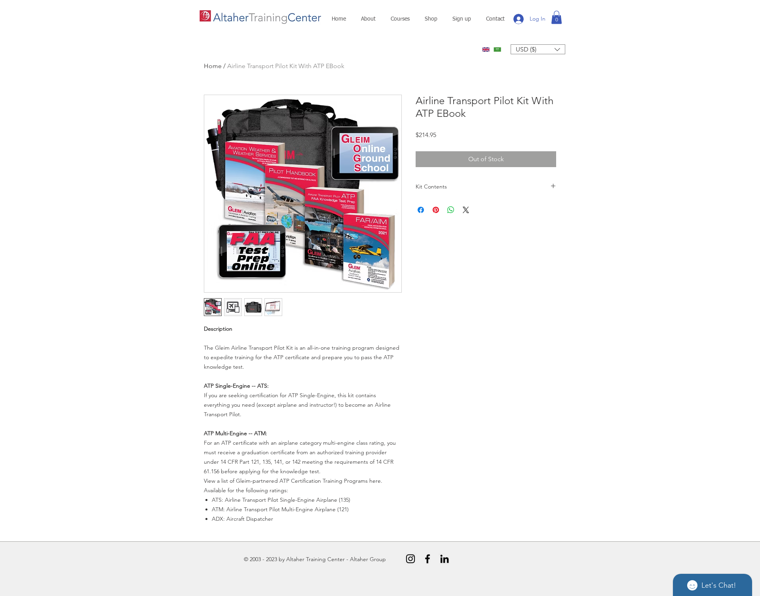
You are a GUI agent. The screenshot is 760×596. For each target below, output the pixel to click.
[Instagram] (410, 559)
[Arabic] (497, 49)
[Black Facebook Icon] (427, 559)
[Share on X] (466, 210)
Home (213, 66)
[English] (486, 49)
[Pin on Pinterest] (436, 210)
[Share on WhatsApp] (451, 210)
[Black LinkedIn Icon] (444, 559)
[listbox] (538, 49)
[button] (368, 19)
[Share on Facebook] (421, 210)
